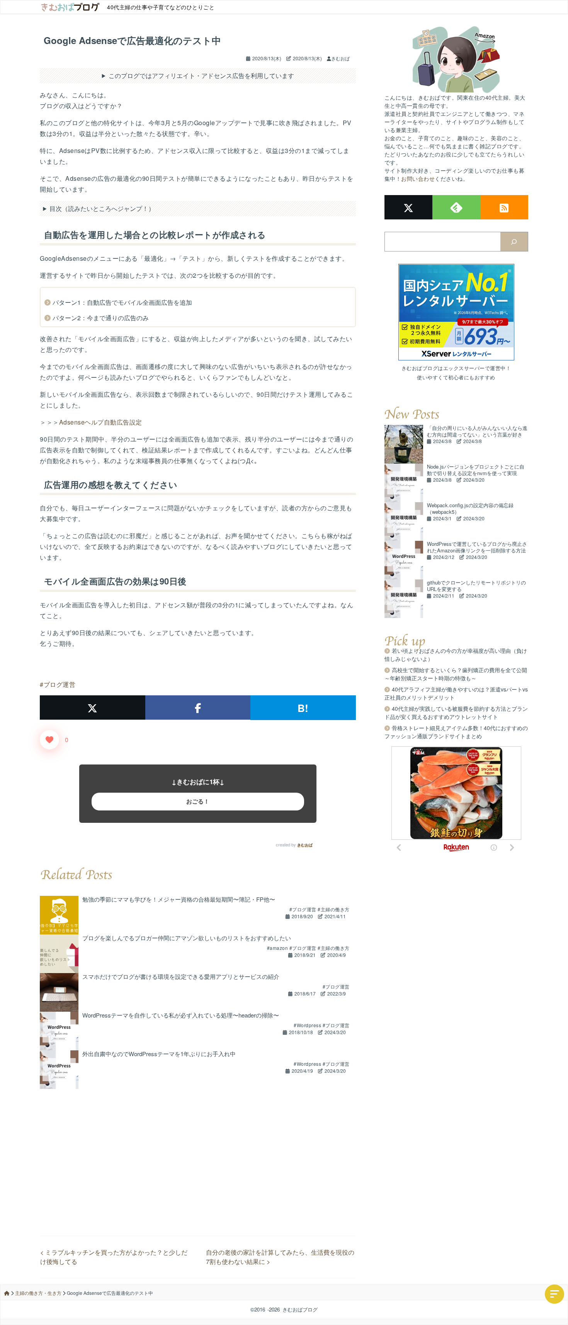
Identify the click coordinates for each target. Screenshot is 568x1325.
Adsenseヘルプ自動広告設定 (100, 422)
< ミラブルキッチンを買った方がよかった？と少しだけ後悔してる (113, 1257)
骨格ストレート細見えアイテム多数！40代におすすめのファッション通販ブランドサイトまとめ (456, 732)
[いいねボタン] (49, 739)
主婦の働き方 (335, 909)
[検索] (514, 241)
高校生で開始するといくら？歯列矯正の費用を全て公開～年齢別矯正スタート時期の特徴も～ (455, 674)
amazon (279, 947)
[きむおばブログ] (70, 7)
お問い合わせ (418, 178)
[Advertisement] (198, 1143)
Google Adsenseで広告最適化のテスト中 (132, 40)
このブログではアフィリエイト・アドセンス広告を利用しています (201, 75)
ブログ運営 (59, 684)
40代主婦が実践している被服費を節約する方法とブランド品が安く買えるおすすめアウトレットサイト (456, 712)
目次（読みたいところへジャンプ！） (102, 208)
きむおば (305, 845)
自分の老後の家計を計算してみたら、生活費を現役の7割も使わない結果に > (280, 1257)
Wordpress (309, 1025)
